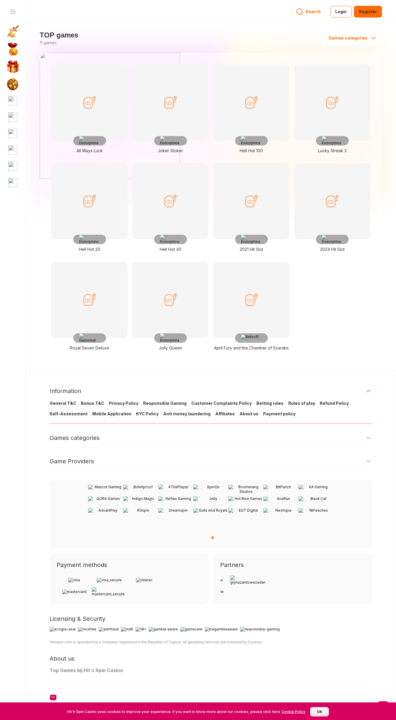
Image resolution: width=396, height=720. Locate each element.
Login (341, 11)
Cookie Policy (293, 711)
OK (319, 711)
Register (368, 11)
